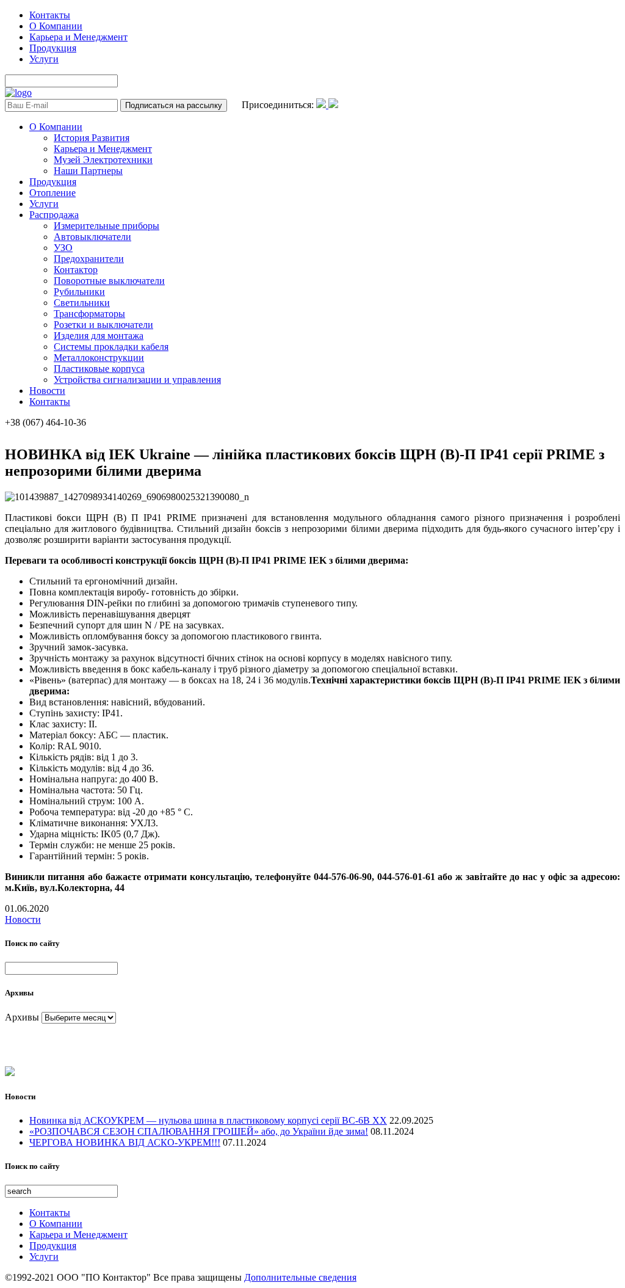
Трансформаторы (89, 313)
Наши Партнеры (88, 171)
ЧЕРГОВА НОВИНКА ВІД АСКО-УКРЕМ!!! (124, 1142)
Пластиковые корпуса (99, 368)
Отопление (52, 192)
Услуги (44, 59)
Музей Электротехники (103, 160)
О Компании (55, 26)
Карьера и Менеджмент (78, 37)
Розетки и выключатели (103, 324)
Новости (47, 390)
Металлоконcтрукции (99, 357)
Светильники (82, 302)
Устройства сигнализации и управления (137, 379)
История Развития (91, 138)
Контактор (76, 269)
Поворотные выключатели (109, 280)
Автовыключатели (92, 236)
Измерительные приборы (106, 225)
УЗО (63, 247)
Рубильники (79, 291)
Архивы (22, 1017)
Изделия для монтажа (98, 335)
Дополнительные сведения (300, 1277)
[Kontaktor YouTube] (333, 105)
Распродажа (54, 214)
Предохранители (89, 258)
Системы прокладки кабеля (111, 346)
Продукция (52, 48)
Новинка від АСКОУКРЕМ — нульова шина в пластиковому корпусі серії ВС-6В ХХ (208, 1120)
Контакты (49, 15)
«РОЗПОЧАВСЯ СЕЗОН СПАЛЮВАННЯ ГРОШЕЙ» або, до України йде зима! (198, 1131)
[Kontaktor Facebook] (322, 105)
